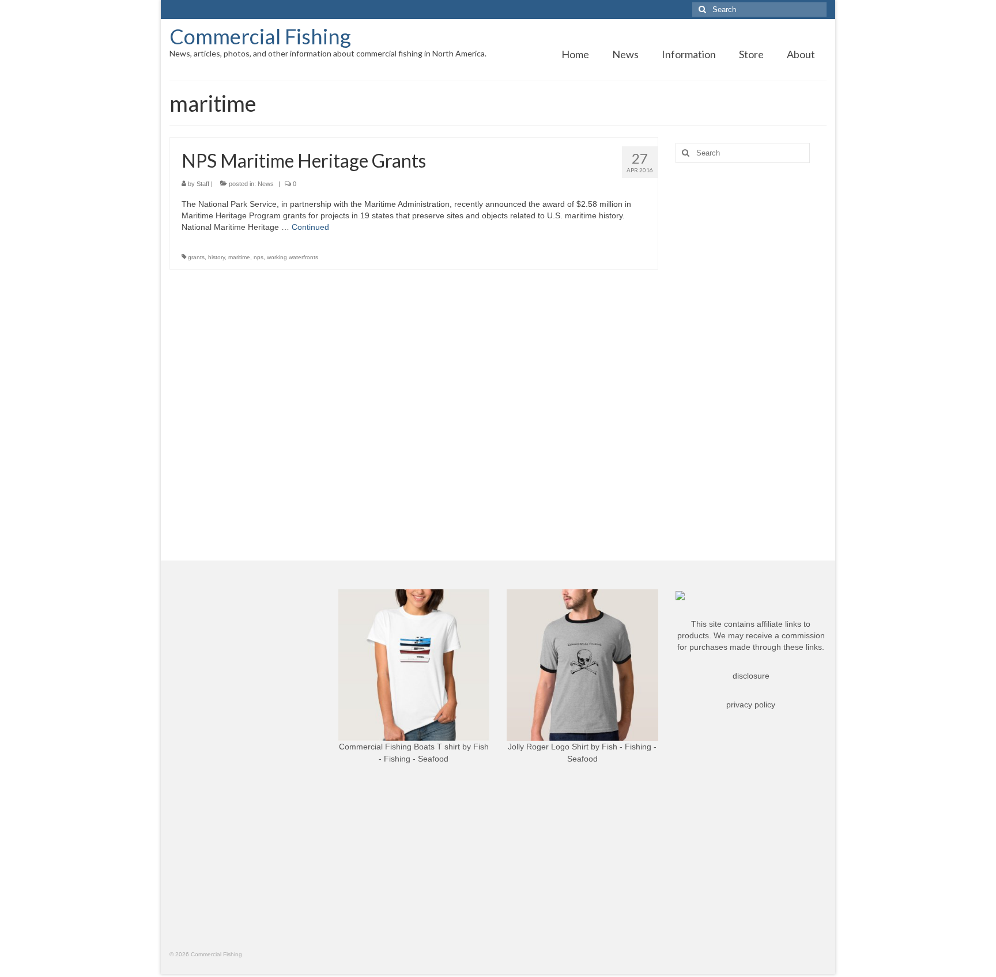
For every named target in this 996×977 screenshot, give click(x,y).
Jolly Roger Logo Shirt (548, 746)
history (216, 257)
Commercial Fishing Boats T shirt (399, 746)
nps (258, 257)
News (266, 183)
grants (196, 257)
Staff (203, 183)
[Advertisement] (751, 353)
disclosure (751, 675)
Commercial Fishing (260, 36)
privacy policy (750, 704)
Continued (310, 227)
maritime (239, 257)
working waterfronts (292, 257)
